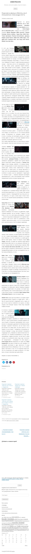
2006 (8, 517)
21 (2, 542)
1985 (2, 517)
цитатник (12, 531)
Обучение (9, 527)
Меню (15, 8)
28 (2, 543)
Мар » (26, 545)
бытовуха (20, 527)
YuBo (19, 526)
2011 (20, 517)
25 (16, 542)
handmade (4, 522)
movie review (12, 420)
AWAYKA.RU (15, 2)
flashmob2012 (18, 521)
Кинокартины (5, 507)
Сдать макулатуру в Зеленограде (9, 513)
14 (2, 540)
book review (8, 518)
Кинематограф (25, 418)
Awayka (13, 551)
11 (16, 538)
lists (6, 522)
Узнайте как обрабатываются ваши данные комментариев (12, 479)
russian (26, 524)
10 (12, 538)
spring (3, 526)
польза (15, 530)
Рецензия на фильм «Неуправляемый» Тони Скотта (7, 432)
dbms (21, 519)
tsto (12, 526)
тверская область (21, 530)
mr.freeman (6, 524)
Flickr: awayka (5, 503)
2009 (13, 517)
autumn (23, 517)
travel (8, 526)
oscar (12, 524)
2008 (10, 517)
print (24, 524)
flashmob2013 (26, 521)
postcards (20, 524)
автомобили (15, 527)
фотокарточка (6, 531)
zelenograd (24, 526)
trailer (5, 526)
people (15, 524)
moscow (10, 523)
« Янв (3, 545)
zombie (17, 420)
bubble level (17, 519)
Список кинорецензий (7, 508)
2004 (8, 420)
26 (21, 542)
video (15, 526)
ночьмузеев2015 (9, 530)
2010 (17, 517)
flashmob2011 (9, 521)
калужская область (14, 529)
